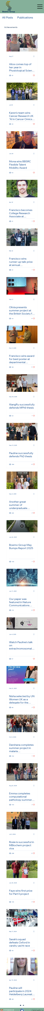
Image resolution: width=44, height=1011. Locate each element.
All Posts (7, 17)
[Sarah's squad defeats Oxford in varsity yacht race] (22, 918)
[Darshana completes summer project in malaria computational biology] (22, 723)
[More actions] (34, 56)
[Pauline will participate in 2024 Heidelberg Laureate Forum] (22, 966)
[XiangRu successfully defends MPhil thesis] (22, 383)
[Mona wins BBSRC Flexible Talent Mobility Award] (22, 140)
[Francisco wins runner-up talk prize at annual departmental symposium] (22, 237)
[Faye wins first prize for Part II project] (22, 869)
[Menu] (40, 6)
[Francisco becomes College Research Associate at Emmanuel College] (22, 188)
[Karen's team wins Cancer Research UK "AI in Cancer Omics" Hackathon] (22, 91)
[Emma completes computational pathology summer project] (22, 772)
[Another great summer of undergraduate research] (22, 480)
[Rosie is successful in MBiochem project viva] (22, 820)
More (20, 17)
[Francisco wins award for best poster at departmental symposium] (22, 334)
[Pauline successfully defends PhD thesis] (22, 431)
